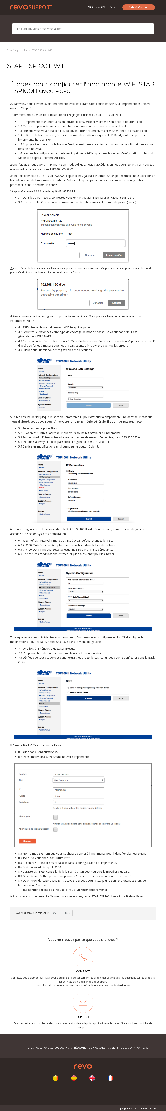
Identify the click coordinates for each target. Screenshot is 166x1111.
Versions (113, 1047)
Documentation (131, 1047)
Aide (145, 1047)
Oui (55, 913)
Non (67, 913)
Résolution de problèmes (89, 1047)
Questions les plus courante (54, 1047)
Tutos (27, 50)
